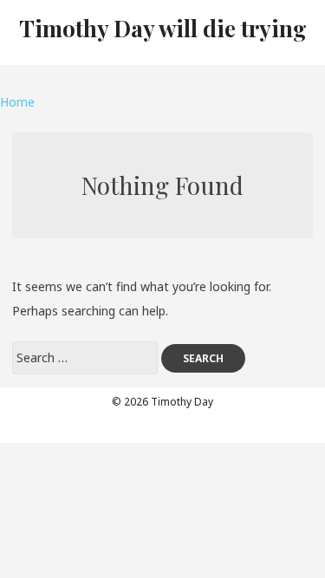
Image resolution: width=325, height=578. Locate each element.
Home (17, 102)
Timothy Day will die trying (163, 28)
